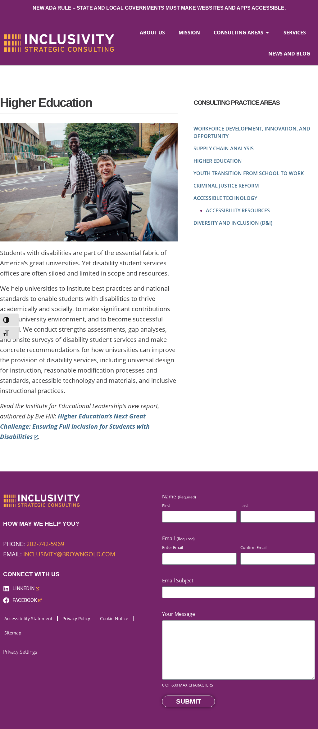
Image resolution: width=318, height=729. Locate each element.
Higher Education (217, 160)
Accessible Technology (225, 198)
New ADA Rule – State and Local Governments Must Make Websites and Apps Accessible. (159, 8)
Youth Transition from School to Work (248, 173)
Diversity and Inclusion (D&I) (232, 222)
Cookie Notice (114, 618)
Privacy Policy (76, 618)
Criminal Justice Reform (226, 185)
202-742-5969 (45, 544)
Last (244, 505)
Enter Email (172, 547)
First (166, 505)
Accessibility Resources (238, 210)
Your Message (178, 614)
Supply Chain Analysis (223, 148)
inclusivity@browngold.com (69, 554)
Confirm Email (253, 547)
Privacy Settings (20, 651)
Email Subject (177, 580)
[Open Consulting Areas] (267, 32)
